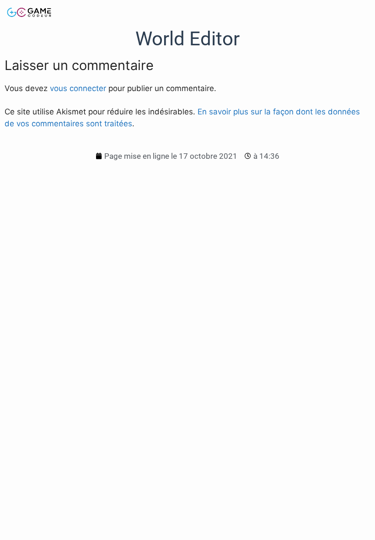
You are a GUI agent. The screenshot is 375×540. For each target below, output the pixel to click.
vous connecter (78, 88)
